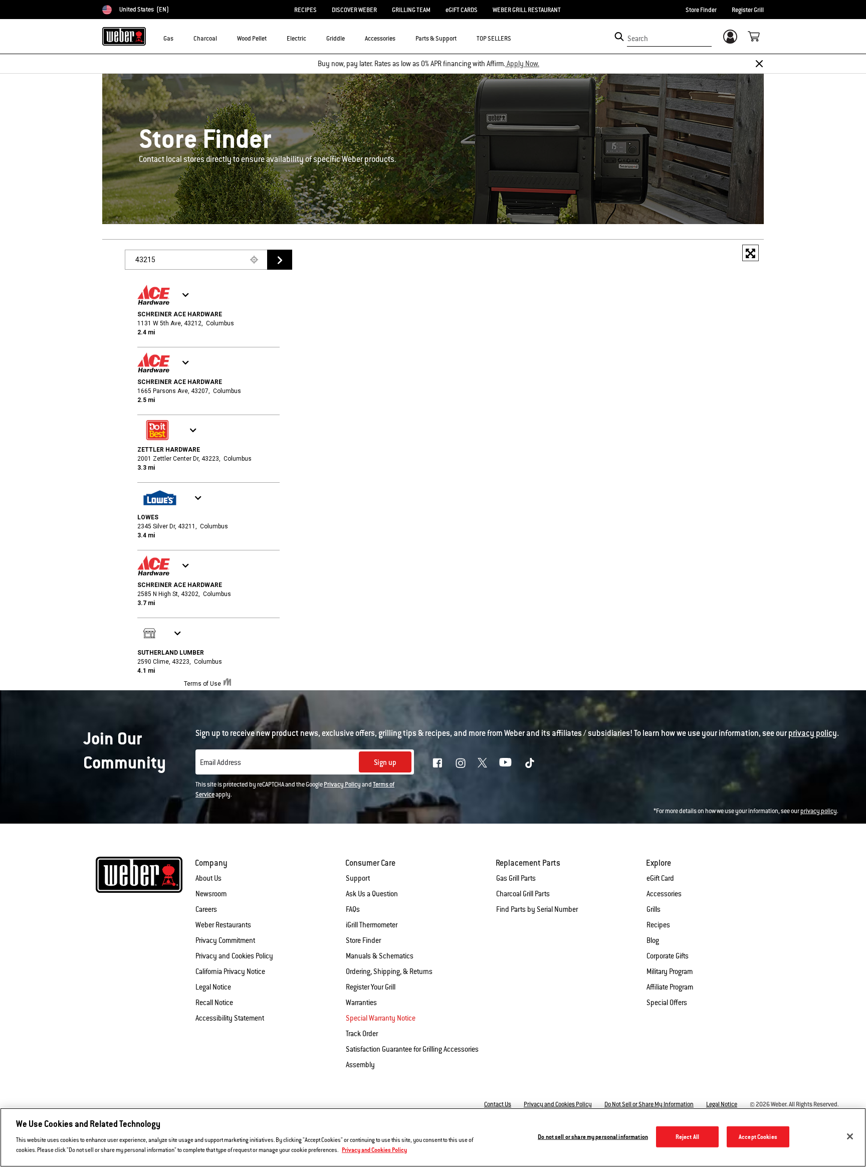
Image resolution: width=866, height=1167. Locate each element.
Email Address (220, 762)
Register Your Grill (370, 987)
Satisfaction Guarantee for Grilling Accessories (412, 1049)
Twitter (482, 762)
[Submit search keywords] (619, 37)
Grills (653, 909)
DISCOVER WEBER (354, 10)
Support (358, 878)
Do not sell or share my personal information (593, 1136)
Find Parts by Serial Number (537, 909)
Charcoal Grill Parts (523, 893)
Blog (652, 940)
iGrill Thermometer (371, 924)
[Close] (759, 63)
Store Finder (701, 10)
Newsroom (211, 893)
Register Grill (748, 10)
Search (637, 38)
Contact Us (497, 1104)
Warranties (361, 1002)
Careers (206, 909)
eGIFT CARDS (462, 10)
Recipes (658, 924)
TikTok (530, 763)
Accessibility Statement (229, 1018)
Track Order (362, 1033)
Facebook (437, 763)
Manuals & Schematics (379, 955)
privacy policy (818, 811)
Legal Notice (213, 987)
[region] (433, 1137)
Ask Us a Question (372, 893)
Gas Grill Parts (516, 878)
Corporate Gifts (667, 955)
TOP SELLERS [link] (494, 39)
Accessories (664, 893)
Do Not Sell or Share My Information (649, 1104)
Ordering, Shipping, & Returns (389, 971)
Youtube (505, 762)
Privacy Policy (342, 785)
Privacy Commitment (225, 940)
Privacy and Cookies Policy (234, 955)
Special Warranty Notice (380, 1018)
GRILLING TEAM (411, 10)
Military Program (669, 971)
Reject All (687, 1136)
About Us (208, 878)
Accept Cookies (758, 1136)
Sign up (385, 762)
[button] (179, 38)
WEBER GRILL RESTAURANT (527, 10)
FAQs (353, 909)
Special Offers (666, 1002)
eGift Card (660, 878)
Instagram (461, 763)
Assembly (360, 1064)
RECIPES (305, 10)
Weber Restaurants (223, 924)
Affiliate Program (669, 987)
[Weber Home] (124, 36)
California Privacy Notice (230, 971)
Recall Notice (214, 1002)
